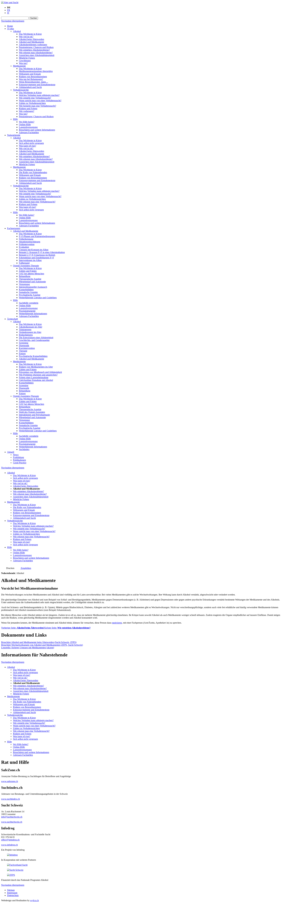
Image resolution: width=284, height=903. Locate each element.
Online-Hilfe (25, 124)
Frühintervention (26, 244)
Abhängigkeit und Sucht (30, 87)
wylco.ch (34, 900)
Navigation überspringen (12, 21)
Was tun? (23, 63)
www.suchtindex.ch (10, 799)
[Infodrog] (12, 855)
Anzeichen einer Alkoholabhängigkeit (36, 55)
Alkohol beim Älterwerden (31, 39)
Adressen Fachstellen (29, 132)
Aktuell (10, 452)
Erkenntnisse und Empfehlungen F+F (36, 257)
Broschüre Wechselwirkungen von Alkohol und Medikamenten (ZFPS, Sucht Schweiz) (42, 645)
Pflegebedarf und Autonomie (32, 281)
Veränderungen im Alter (30, 332)
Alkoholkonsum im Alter (30, 327)
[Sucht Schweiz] (15, 870)
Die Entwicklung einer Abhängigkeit (36, 337)
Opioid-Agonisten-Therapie (26, 265)
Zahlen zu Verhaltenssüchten (32, 103)
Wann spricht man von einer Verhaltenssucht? (40, 100)
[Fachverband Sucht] (17, 865)
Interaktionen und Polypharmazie (34, 414)
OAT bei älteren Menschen (31, 273)
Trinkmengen (25, 329)
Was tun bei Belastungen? (31, 79)
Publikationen (19, 460)
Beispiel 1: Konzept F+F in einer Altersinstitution (42, 252)
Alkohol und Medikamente (31, 42)
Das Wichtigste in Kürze (30, 34)
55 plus (10, 28)
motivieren (117, 622)
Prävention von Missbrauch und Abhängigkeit (40, 372)
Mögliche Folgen (27, 58)
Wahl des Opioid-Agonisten (32, 412)
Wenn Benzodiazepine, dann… (33, 82)
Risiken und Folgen (28, 108)
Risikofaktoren (26, 335)
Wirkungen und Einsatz (30, 74)
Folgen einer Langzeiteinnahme (33, 377)
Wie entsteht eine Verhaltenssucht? (35, 98)
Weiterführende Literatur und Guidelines (38, 297)
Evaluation (24, 247)
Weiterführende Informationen (33, 313)
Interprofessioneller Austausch (33, 287)
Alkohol (17, 31)
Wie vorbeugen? (26, 111)
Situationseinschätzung (29, 241)
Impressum (12, 892)
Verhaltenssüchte (21, 90)
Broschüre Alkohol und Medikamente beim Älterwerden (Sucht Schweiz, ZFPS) (38, 642)
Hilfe (15, 119)
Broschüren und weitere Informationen (37, 130)
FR (8, 10)
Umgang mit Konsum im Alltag (33, 249)
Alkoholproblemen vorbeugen (33, 44)
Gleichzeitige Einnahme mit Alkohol (36, 380)
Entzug (22, 353)
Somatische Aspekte (28, 292)
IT (8, 13)
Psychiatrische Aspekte (29, 295)
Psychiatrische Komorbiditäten (33, 356)
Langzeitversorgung (28, 127)
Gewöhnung (25, 60)
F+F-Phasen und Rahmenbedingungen (37, 236)
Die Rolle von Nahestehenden (33, 172)
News (15, 454)
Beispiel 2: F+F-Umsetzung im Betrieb (37, 255)
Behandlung (24, 276)
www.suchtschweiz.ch (11, 822)
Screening (23, 343)
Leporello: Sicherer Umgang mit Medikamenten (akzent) (27, 647)
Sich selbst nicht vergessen (31, 143)
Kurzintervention (27, 348)
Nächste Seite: (67, 628)
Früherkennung (26, 239)
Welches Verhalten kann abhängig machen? (39, 95)
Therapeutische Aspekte (30, 279)
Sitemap (11, 890)
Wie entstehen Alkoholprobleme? (34, 50)
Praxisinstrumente (27, 311)
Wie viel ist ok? (26, 36)
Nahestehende (13, 135)
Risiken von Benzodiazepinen (33, 76)
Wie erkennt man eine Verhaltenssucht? (37, 201)
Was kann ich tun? (27, 146)
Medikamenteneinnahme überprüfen (36, 71)
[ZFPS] (11, 875)
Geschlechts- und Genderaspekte (34, 340)
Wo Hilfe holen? (26, 122)
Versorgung (24, 284)
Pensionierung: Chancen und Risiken (36, 47)
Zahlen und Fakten (28, 271)
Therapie (23, 351)
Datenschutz (13, 895)
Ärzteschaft (12, 319)
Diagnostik (24, 345)
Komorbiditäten (26, 289)
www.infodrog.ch (9, 845)
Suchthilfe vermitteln (28, 303)
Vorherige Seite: (22, 628)
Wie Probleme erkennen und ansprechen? (38, 375)
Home (10, 26)
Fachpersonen (13, 228)
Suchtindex (24, 449)
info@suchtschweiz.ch (11, 817)
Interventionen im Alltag (30, 260)
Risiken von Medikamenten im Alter (36, 367)
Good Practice (19, 462)
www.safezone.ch (9, 781)
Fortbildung (18, 457)
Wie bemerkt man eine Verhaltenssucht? (37, 106)
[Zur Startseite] (9, 2)
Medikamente (19, 66)
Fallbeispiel (24, 263)
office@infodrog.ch (10, 839)
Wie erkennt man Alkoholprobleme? (36, 52)
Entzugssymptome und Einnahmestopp (37, 84)
